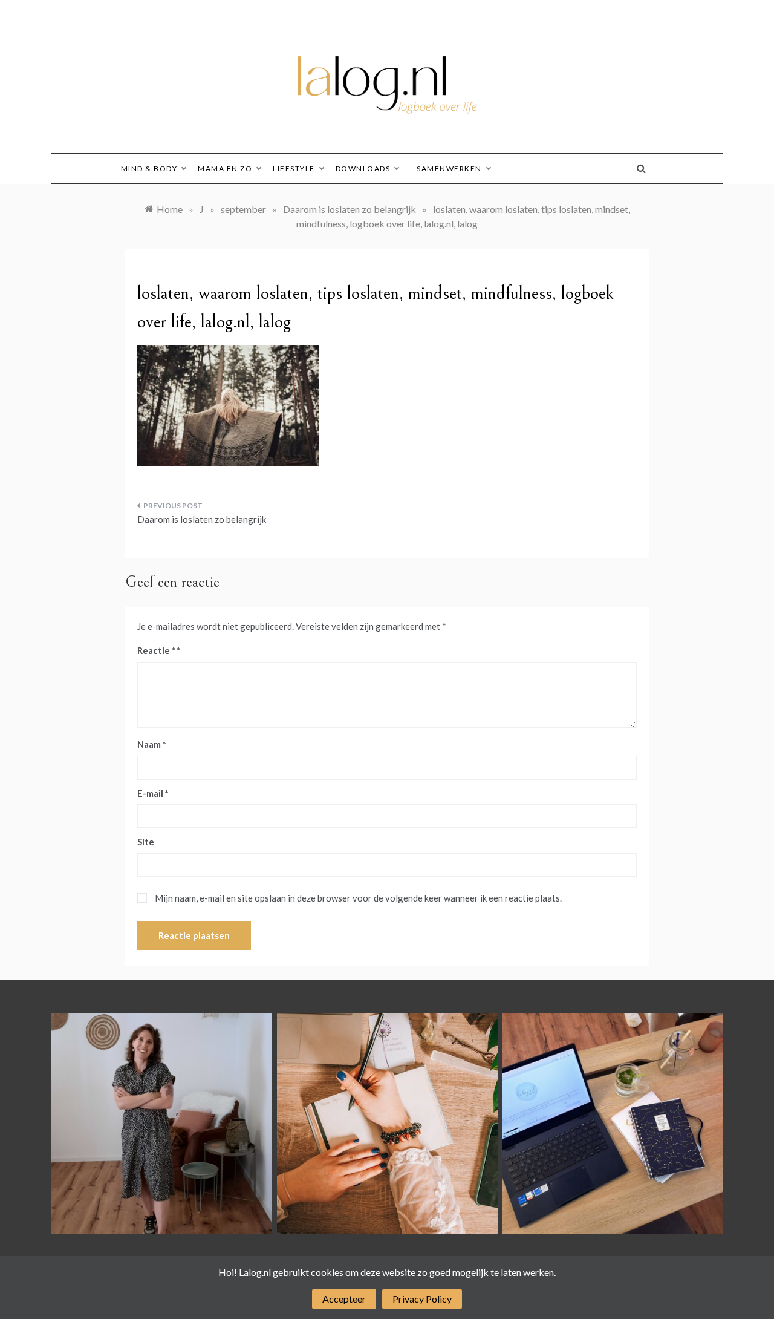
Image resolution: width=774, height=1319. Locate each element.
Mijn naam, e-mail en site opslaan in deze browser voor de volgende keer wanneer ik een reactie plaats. (358, 897)
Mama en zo (225, 168)
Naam (151, 744)
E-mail (153, 793)
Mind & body (149, 168)
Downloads (363, 168)
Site (145, 841)
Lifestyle (294, 168)
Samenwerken (449, 168)
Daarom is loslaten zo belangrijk (201, 519)
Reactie (156, 650)
